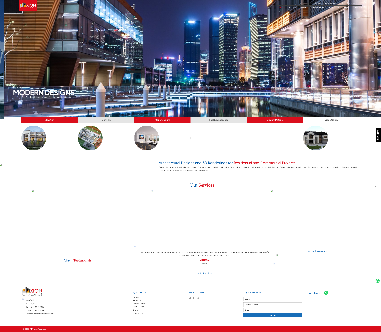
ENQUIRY (378, 135)
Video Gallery (331, 119)
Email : (350, 3)
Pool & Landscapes (218, 119)
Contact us (357, 7)
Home (282, 7)
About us (292, 7)
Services (303, 7)
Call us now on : (325, 3)
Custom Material (275, 119)
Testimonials (334, 7)
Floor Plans (106, 119)
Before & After (318, 7)
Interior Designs (162, 119)
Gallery (346, 7)
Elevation (49, 119)
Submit (272, 315)
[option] (82, 190)
